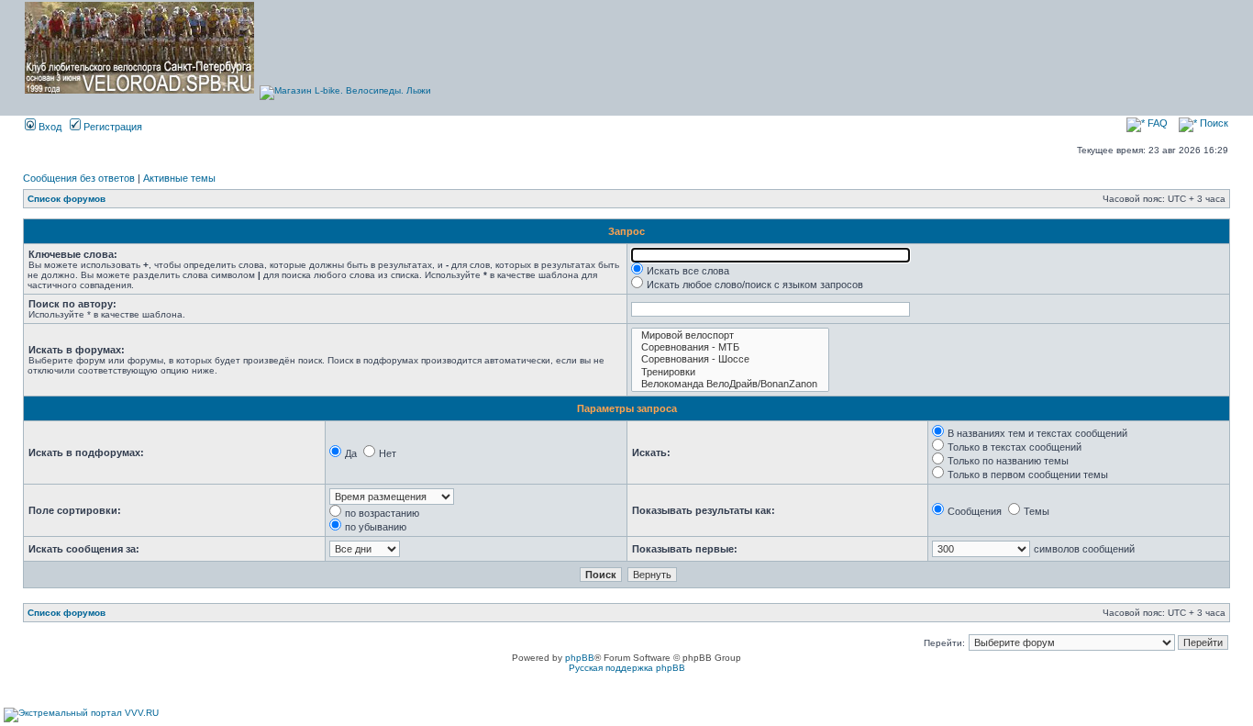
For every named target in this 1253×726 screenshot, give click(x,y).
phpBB (579, 658)
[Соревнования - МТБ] (730, 347)
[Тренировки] (730, 372)
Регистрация (111, 126)
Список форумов (66, 199)
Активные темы (179, 178)
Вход (48, 126)
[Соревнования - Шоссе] (730, 359)
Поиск (1212, 122)
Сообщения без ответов (79, 178)
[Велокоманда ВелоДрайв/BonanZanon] (730, 384)
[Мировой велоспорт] (730, 335)
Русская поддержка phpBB (627, 668)
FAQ (1156, 122)
